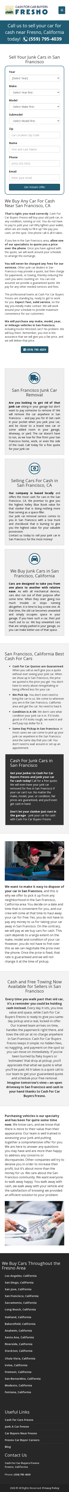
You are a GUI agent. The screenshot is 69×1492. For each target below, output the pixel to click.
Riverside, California (18, 1344)
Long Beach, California (20, 1309)
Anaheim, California (18, 1330)
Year (12, 72)
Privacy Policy (50, 1488)
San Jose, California (18, 1289)
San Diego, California (19, 1282)
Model (13, 100)
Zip (11, 129)
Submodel (16, 114)
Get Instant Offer (34, 187)
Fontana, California (18, 1392)
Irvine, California (16, 1365)
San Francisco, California (22, 1296)
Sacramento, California (21, 1302)
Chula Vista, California (20, 1358)
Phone (13, 157)
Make (13, 86)
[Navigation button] (61, 10)
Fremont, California (18, 1372)
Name (13, 143)
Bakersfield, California (20, 1324)
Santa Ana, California (19, 1337)
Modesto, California (18, 1385)
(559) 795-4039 (45, 39)
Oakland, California (18, 1317)
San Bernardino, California (23, 1378)
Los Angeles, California (21, 1276)
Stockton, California (18, 1351)
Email (12, 171)
